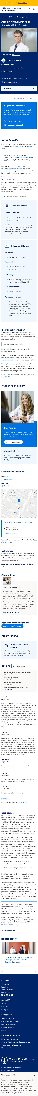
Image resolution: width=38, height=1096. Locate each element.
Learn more (5, 349)
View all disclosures (8, 931)
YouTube (9, 995)
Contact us (5, 984)
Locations (4, 987)
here (28, 917)
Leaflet (22, 517)
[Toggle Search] (29, 9)
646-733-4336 (14, 434)
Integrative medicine (8, 1024)
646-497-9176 (6, 377)
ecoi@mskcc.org (7, 924)
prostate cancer (17, 146)
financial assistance (7, 360)
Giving (3, 1010)
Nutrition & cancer (7, 1027)
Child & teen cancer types (10, 1021)
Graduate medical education (11, 1045)
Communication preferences (11, 1068)
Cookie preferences (8, 1071)
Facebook (4, 995)
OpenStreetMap (26, 517)
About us (4, 1004)
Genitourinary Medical (14, 25)
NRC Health (24, 802)
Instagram (2, 995)
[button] (19, 501)
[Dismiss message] (35, 3)
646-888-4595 (9, 479)
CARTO (35, 517)
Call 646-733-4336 (14, 121)
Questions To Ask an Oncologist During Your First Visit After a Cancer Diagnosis (19, 959)
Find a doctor (6, 1030)
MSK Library (5, 1048)
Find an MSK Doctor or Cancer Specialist (15, 17)
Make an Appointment (13, 442)
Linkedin (12, 995)
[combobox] (18, 344)
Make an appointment (15, 125)
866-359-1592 (22, 3)
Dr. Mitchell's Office (15, 78)
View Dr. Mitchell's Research (12, 626)
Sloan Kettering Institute (9, 1039)
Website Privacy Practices (13, 1093)
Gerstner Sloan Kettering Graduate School (16, 1042)
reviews (16, 55)
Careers (4, 1007)
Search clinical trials (9, 612)
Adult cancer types (7, 1018)
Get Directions (10, 533)
